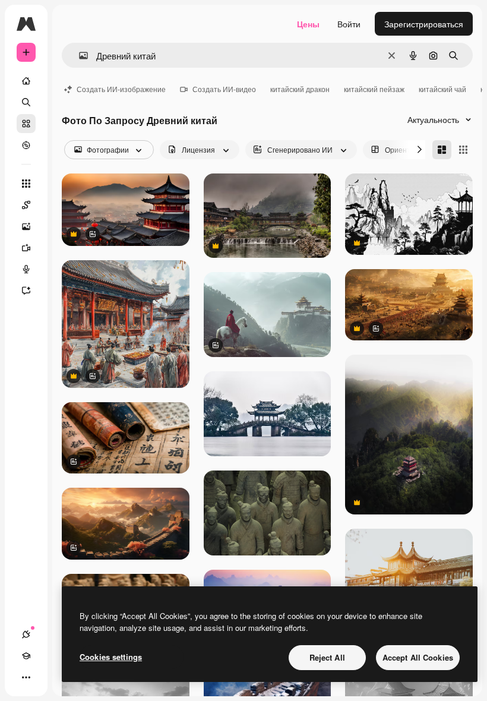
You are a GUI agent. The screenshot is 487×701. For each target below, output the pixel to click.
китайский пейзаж (374, 89)
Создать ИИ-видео (224, 89)
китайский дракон (300, 89)
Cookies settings (111, 656)
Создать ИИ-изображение (121, 89)
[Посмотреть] (26, 144)
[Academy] (26, 655)
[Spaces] (26, 204)
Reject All (327, 657)
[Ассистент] (26, 290)
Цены (308, 24)
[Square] (463, 149)
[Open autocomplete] (78, 55)
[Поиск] (26, 102)
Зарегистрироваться (423, 24)
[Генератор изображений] (26, 226)
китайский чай (442, 89)
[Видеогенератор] (26, 247)
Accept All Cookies (417, 657)
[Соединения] (26, 634)
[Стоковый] (26, 123)
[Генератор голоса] (26, 269)
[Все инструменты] (26, 183)
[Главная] (26, 80)
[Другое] (26, 677)
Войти (348, 24)
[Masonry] (441, 149)
